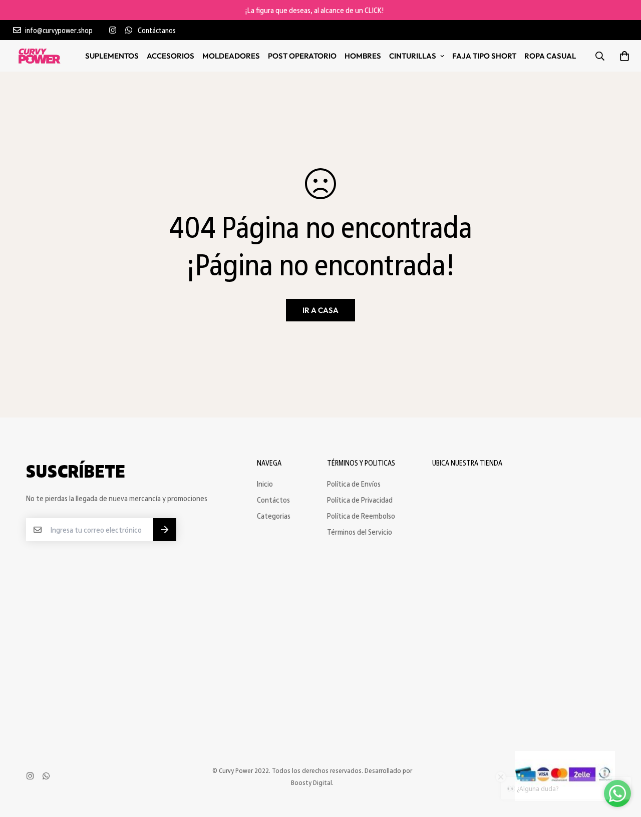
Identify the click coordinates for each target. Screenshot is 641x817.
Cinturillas (412, 56)
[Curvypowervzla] (39, 56)
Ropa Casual (550, 56)
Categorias (273, 515)
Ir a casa (320, 310)
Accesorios (170, 56)
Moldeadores (231, 56)
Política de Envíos (354, 483)
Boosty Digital (311, 782)
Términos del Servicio (359, 531)
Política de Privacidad (360, 499)
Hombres (363, 56)
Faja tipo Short (484, 56)
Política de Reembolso (361, 515)
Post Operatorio (302, 56)
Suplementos (112, 56)
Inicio (265, 483)
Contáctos (273, 499)
